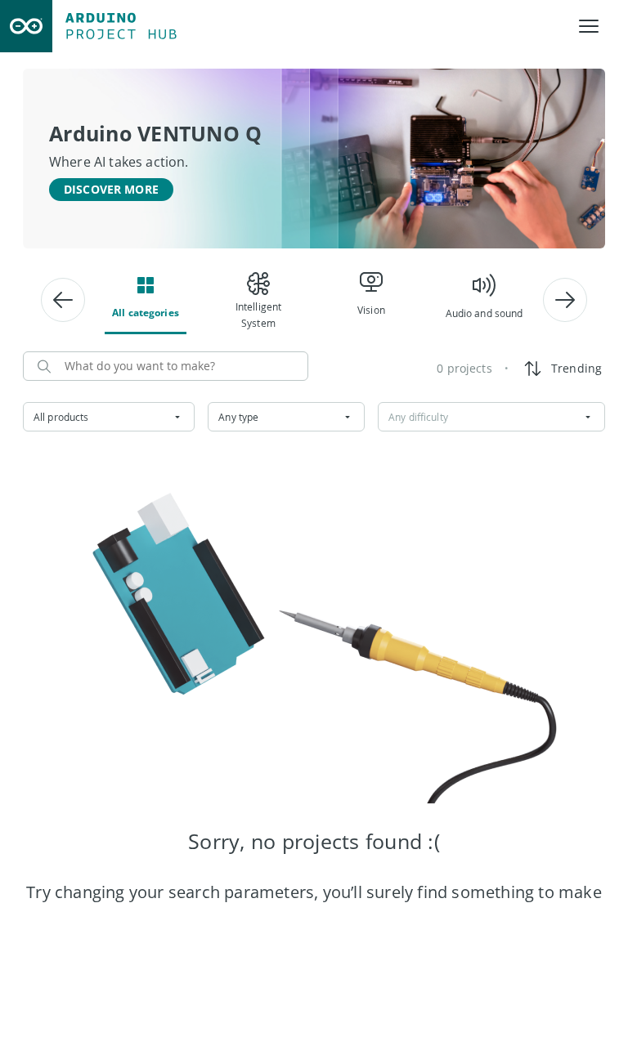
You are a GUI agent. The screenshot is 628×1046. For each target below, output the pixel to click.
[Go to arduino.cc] (26, 26)
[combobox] (109, 416)
